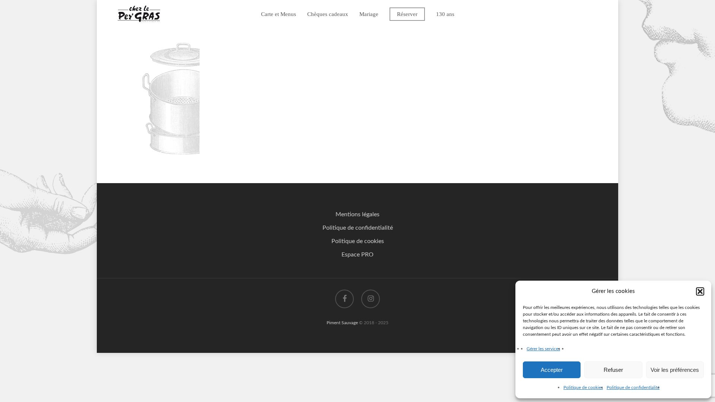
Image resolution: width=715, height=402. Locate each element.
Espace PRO (357, 255)
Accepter (552, 370)
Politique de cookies (583, 387)
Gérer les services (543, 349)
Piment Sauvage (342, 322)
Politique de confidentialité (633, 387)
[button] (700, 291)
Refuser (613, 370)
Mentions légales (357, 214)
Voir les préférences (675, 370)
